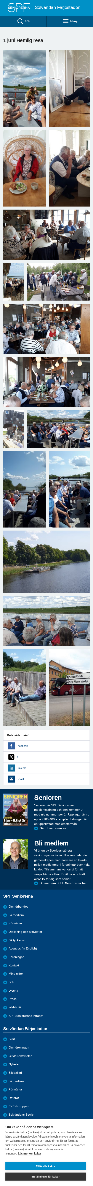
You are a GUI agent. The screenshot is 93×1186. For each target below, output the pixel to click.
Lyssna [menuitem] (13, 990)
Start (12, 1039)
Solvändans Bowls (21, 1114)
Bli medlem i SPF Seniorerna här (63, 883)
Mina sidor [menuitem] (16, 973)
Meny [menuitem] (73, 21)
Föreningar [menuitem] (16, 957)
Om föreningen (19, 1047)
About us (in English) (23, 948)
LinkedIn (21, 768)
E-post (20, 779)
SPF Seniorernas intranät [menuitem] (26, 1015)
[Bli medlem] (15, 854)
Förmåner (15, 923)
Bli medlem (16, 915)
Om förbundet (18, 906)
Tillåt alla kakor (45, 1166)
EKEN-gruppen (19, 1106)
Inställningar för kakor (46, 1176)
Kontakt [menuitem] (14, 965)
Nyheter (14, 1064)
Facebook (22, 746)
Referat (14, 1098)
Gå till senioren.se (53, 828)
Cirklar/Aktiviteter (20, 1056)
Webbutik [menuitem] (15, 1007)
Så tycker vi (16, 940)
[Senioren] (15, 810)
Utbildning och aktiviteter (25, 931)
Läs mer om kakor (29, 1153)
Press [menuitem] (12, 999)
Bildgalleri (15, 1072)
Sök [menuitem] (27, 21)
